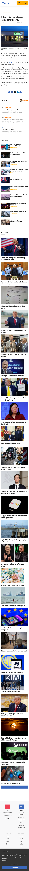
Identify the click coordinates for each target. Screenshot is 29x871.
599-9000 (8, 820)
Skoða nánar (5, 860)
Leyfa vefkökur (14, 867)
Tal (21, 848)
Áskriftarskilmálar (21, 819)
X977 (21, 846)
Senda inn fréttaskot (21, 827)
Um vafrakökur (21, 825)
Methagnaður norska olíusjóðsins (12, 376)
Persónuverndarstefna (8, 815)
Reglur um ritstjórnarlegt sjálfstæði (7, 813)
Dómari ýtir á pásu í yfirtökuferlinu (12, 672)
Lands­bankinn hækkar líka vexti (18, 211)
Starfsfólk (21, 820)
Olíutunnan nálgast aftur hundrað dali (14, 651)
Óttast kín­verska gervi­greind (10, 691)
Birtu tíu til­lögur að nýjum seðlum (12, 585)
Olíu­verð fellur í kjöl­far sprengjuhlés (13, 606)
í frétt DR (10, 62)
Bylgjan (21, 843)
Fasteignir (21, 836)
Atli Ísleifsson (4, 23)
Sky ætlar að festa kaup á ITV (10, 783)
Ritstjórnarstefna (21, 817)
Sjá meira (14, 787)
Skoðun (7, 841)
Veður (21, 841)
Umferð (21, 822)
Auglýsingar (21, 814)
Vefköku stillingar (14, 864)
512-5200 (22, 812)
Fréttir (7, 835)
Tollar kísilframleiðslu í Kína (10, 443)
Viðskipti (7, 836)
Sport (8, 838)
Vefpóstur (21, 824)
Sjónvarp (7, 843)
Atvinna (21, 838)
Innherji (21, 835)
